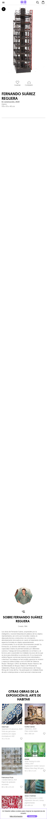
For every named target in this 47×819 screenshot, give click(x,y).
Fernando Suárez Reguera (18, 96)
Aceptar (32, 816)
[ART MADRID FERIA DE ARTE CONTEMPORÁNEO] (23, 2)
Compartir (29, 85)
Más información (16, 816)
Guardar (17, 85)
